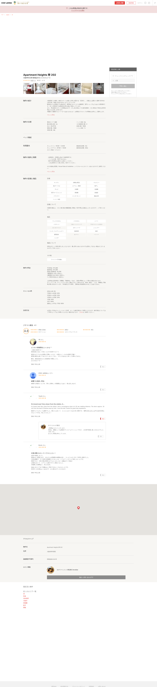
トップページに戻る (77, 10)
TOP (2, 14)
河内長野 (26, 598)
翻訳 (103, 366)
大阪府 (7, 14)
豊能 (24, 607)
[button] (145, 3)
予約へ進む (123, 86)
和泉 (24, 596)
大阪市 (25, 601)
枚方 (24, 605)
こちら (81, 312)
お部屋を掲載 (120, 3)
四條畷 (25, 603)
